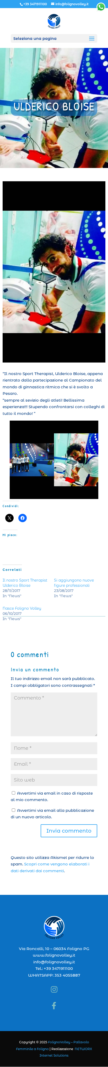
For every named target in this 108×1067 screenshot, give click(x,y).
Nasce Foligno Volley (22, 608)
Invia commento (68, 831)
